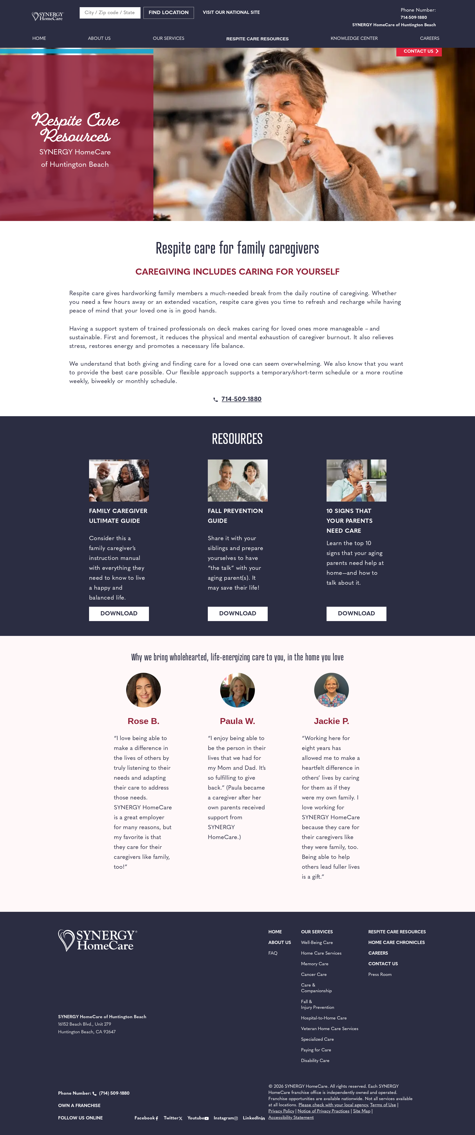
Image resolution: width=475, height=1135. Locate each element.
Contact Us (418, 51)
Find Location (169, 12)
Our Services (168, 39)
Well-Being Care (317, 943)
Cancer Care (314, 975)
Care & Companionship (316, 988)
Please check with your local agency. (334, 1105)
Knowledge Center (354, 39)
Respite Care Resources (257, 38)
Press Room (380, 975)
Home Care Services (321, 953)
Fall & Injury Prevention (317, 1005)
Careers (429, 39)
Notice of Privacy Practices (324, 1111)
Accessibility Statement (291, 1118)
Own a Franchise (79, 1106)
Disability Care (315, 1061)
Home (39, 39)
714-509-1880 (241, 399)
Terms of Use (383, 1105)
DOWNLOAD (119, 614)
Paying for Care (316, 1050)
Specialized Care (317, 1040)
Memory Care (315, 964)
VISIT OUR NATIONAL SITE (231, 13)
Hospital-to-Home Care (324, 1018)
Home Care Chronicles (396, 943)
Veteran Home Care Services (329, 1029)
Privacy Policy (281, 1111)
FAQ (273, 953)
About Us (99, 39)
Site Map (361, 1111)
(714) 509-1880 (94, 1093)
